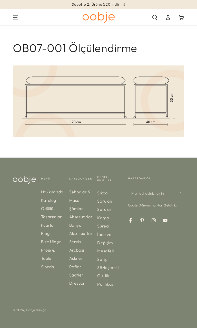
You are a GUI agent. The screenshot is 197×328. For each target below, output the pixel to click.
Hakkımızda (52, 191)
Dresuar (77, 283)
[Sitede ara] (154, 17)
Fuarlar (48, 225)
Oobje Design (36, 310)
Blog (45, 233)
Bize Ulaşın (51, 241)
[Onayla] (181, 193)
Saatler (76, 274)
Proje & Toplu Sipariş (48, 258)
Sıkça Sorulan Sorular (104, 201)
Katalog (48, 200)
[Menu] (15, 17)
